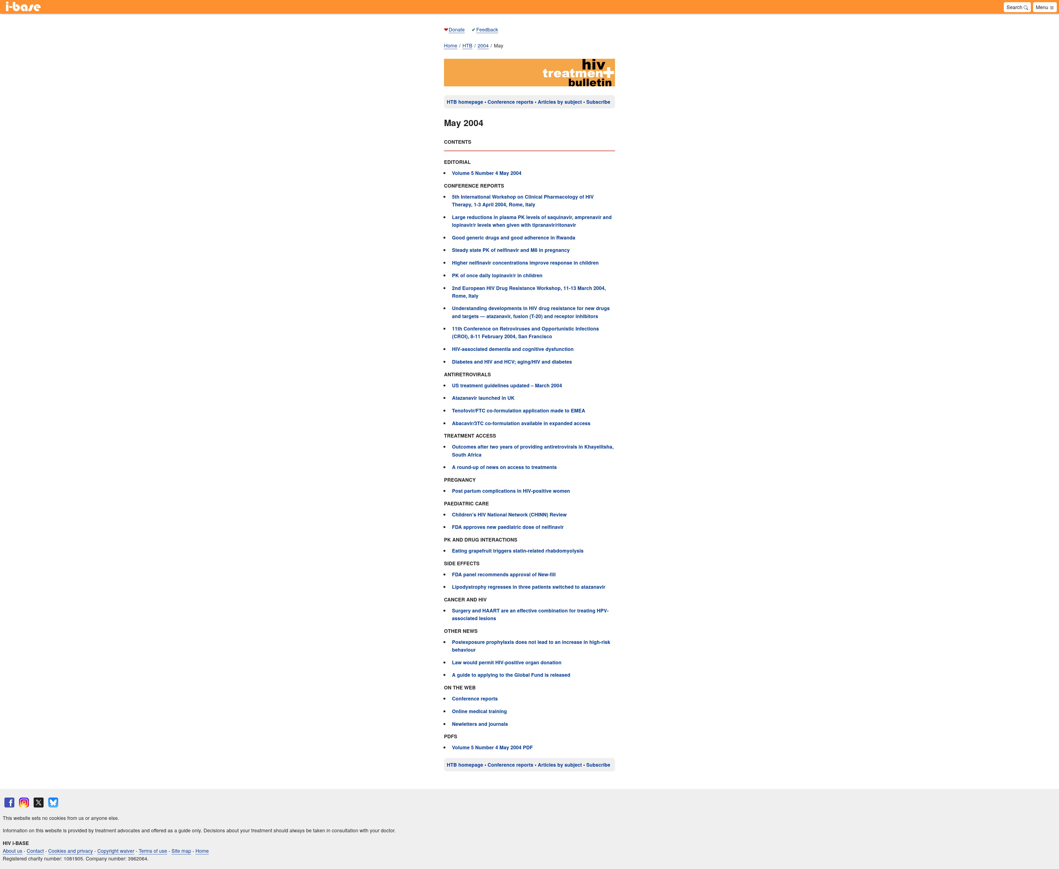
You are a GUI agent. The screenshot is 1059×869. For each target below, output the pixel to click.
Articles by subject (560, 101)
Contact (35, 850)
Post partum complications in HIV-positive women (511, 490)
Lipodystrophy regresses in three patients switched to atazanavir (528, 586)
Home (450, 45)
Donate (457, 29)
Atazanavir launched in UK (483, 397)
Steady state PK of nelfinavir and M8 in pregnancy (511, 249)
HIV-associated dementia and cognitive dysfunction (513, 348)
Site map (181, 850)
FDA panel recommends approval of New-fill (504, 574)
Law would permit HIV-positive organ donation (506, 662)
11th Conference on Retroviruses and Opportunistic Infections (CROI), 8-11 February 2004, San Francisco (525, 332)
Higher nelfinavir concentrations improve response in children (525, 262)
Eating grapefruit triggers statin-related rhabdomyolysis (518, 550)
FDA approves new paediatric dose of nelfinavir (508, 526)
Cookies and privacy (70, 850)
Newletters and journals (480, 723)
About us (12, 850)
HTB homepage (465, 101)
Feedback (487, 29)
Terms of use (153, 850)
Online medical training (479, 711)
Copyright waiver (115, 850)
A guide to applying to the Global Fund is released (511, 674)
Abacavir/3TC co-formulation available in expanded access (521, 423)
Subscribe (598, 101)
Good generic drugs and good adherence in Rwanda (513, 237)
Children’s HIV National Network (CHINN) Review (509, 514)
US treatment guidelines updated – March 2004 (507, 385)
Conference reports (510, 101)
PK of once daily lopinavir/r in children (497, 275)
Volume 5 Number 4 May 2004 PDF (492, 747)
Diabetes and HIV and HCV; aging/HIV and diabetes (512, 361)
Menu (1043, 6)
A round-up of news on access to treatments (504, 466)
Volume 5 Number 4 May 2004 (487, 172)
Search (1015, 6)
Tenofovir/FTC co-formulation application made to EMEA (518, 410)
